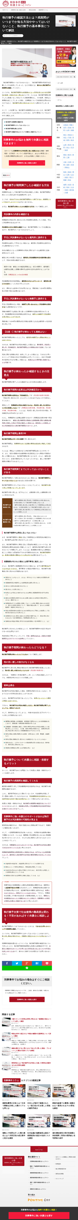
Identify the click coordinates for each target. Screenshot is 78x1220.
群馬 (67, 140)
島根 (69, 172)
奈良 (72, 165)
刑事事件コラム (17, 35)
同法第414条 (12, 410)
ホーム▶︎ (60, 83)
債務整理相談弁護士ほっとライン (39, 1173)
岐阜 (69, 155)
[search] (74, 76)
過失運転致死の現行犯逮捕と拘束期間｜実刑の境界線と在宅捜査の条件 (63, 1135)
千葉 (69, 137)
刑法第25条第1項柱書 (41, 395)
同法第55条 (41, 408)
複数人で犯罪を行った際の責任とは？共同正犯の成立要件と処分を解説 (13, 1135)
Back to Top (39, 1149)
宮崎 (66, 190)
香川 (70, 177)
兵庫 (69, 162)
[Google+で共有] (27, 963)
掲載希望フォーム (43, 10)
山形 (67, 130)
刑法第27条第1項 (37, 670)
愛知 (64, 155)
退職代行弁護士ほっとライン (38, 1189)
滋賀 (67, 165)
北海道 (65, 125)
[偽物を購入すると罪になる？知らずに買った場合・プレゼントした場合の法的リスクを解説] (6, 1051)
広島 (67, 175)
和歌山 (67, 167)
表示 (8, 175)
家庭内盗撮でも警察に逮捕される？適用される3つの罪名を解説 (63, 1105)
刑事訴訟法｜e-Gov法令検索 (18, 274)
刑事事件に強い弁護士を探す (18, 10)
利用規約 (58, 1164)
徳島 (66, 177)
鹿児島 (71, 190)
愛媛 (64, 180)
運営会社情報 (32, 10)
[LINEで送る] (27, 968)
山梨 (64, 145)
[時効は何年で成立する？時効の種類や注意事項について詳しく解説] (6, 1036)
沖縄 (66, 192)
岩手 (64, 127)
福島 (72, 130)
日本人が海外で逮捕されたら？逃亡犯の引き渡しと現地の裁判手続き (38, 1105)
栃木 (72, 140)
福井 (66, 150)
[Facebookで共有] (7, 963)
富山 (67, 147)
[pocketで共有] (47, 963)
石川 (72, 147)
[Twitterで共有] (17, 963)
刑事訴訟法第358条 (28, 408)
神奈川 (70, 135)
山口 (72, 175)
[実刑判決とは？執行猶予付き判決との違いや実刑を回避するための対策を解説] (6, 1066)
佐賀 (69, 184)
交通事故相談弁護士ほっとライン (39, 1161)
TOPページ (5, 10)
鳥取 (64, 172)
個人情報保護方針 (61, 1169)
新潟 (69, 145)
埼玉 (64, 137)
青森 (70, 125)
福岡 (64, 184)
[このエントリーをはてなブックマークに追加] (37, 963)
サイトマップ (60, 1178)
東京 (64, 135)
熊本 (67, 187)
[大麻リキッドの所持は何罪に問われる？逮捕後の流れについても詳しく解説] (6, 1022)
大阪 (64, 162)
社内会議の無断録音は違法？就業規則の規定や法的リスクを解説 (38, 1135)
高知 (69, 180)
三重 (67, 157)
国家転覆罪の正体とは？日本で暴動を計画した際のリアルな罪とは (13, 1105)
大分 (72, 187)
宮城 (69, 127)
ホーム (60, 100)
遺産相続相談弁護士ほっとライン (39, 1177)
